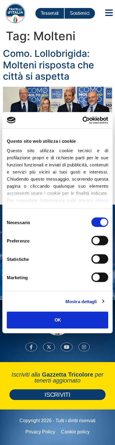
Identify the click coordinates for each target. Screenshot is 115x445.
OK (58, 319)
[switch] (99, 240)
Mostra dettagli (81, 301)
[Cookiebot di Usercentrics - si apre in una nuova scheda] (82, 120)
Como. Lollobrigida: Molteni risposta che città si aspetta (48, 65)
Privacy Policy (40, 431)
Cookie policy (75, 431)
